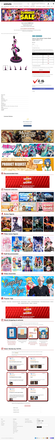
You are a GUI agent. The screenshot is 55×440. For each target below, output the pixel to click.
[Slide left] (2, 68)
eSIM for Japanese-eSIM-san (28, 422)
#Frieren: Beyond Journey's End (45, 301)
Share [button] (34, 91)
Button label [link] (27, 405)
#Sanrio (19, 303)
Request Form (15, 422)
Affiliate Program (15, 431)
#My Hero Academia (24, 301)
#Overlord (51, 301)
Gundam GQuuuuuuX (40, 2)
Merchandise (2, 423)
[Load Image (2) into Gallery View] (10, 68)
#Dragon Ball (35, 303)
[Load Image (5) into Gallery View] (25, 68)
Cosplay (2, 422)
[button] (2, 4)
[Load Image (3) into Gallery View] (15, 68)
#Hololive (29, 301)
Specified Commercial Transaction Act (18, 426)
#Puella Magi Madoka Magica (35, 301)
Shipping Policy (15, 427)
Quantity (33, 44)
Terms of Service (15, 423)
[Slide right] (29, 68)
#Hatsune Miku (4, 301)
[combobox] (21, 4)
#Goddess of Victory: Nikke (25, 303)
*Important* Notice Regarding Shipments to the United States (41, 76)
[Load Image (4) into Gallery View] (20, 68)
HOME (2, 33)
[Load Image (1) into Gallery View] (5, 68)
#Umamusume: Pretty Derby (16, 301)
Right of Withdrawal (15, 430)
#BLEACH (31, 303)
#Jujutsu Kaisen (9, 301)
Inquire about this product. (36, 65)
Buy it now (41, 72)
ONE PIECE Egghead (34, 2)
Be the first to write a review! (27, 125)
